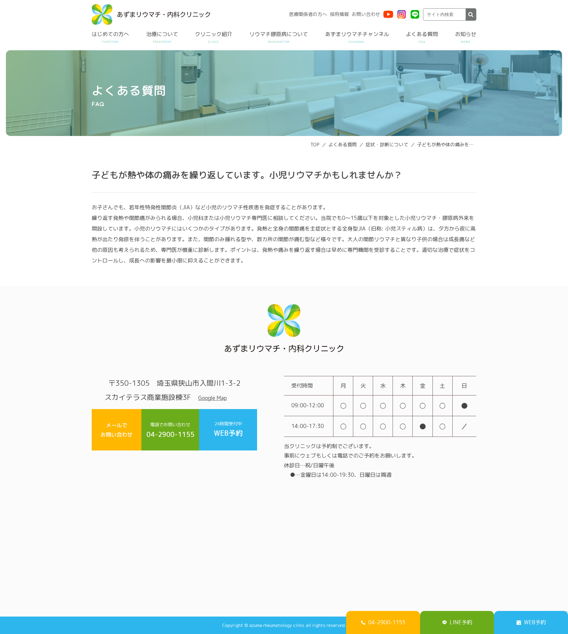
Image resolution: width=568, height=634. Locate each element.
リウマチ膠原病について (278, 34)
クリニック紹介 (213, 34)
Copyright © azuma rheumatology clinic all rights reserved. (284, 625)
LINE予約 (461, 622)
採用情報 (339, 14)
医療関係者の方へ (308, 14)
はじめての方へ (110, 34)
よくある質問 (422, 34)
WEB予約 (228, 429)
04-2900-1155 (170, 430)
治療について (162, 34)
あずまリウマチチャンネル (357, 34)
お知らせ (465, 34)
